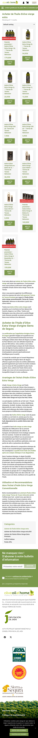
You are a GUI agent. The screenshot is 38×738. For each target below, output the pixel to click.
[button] (2, 8)
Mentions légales (9, 710)
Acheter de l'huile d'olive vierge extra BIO (18, 531)
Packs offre (8, 542)
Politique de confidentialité (13, 715)
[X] (10, 637)
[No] (35, 728)
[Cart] (27, 2)
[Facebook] (4, 637)
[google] (34, 3)
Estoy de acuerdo (19, 730)
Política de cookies (19, 734)
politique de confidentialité (22, 576)
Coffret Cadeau (9, 539)
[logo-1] (10, 3)
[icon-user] (23, 2)
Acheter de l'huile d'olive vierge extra (16, 529)
